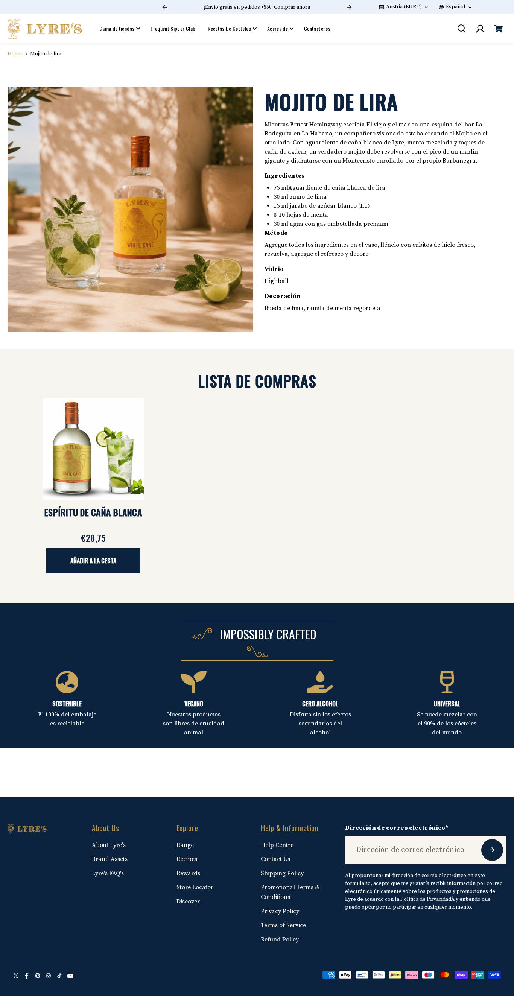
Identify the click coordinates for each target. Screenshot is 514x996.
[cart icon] (498, 28)
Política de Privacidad (425, 899)
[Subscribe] (492, 850)
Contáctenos (317, 28)
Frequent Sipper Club (173, 28)
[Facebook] (26, 975)
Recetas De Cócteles (229, 28)
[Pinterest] (37, 975)
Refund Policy (280, 939)
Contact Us (275, 859)
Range (185, 845)
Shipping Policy (282, 873)
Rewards (188, 873)
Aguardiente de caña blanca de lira (336, 188)
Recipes (186, 859)
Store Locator (194, 887)
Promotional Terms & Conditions (290, 892)
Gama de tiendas (116, 28)
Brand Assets (110, 859)
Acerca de (277, 28)
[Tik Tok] (59, 975)
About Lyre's (109, 845)
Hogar (15, 53)
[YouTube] (70, 975)
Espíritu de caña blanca (93, 512)
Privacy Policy (280, 911)
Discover (188, 901)
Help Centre (277, 845)
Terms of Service (283, 925)
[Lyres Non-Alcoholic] (45, 28)
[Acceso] (479, 28)
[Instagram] (48, 975)
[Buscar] (461, 28)
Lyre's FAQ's (108, 873)
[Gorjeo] (15, 975)
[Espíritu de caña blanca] (93, 449)
